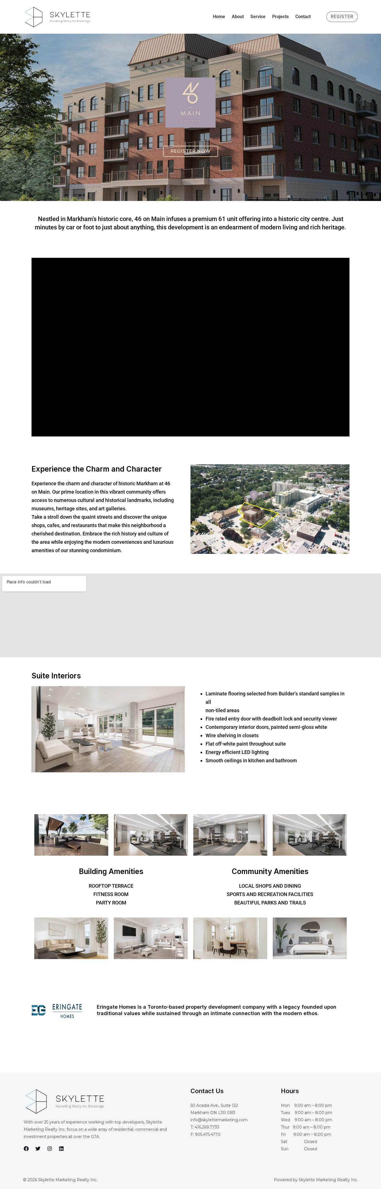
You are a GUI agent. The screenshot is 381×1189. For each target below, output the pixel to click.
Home (219, 16)
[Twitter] (37, 1148)
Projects (280, 16)
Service (258, 16)
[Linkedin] (61, 1148)
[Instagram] (49, 1148)
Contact (303, 16)
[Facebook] (26, 1148)
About (238, 16)
